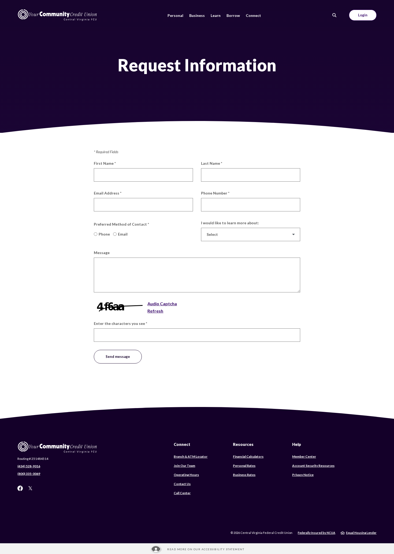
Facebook (20, 488)
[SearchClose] (334, 15)
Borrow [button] (233, 15)
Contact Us (182, 484)
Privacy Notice (303, 475)
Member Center (304, 456)
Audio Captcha (162, 303)
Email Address (107, 193)
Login (362, 15)
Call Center (182, 493)
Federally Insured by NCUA (316, 532)
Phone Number (215, 193)
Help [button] (296, 444)
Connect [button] (253, 15)
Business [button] (197, 15)
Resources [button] (243, 444)
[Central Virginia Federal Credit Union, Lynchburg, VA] (57, 15)
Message (102, 252)
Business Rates (244, 475)
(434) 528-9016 (28, 466)
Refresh (155, 310)
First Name (105, 163)
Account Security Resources (313, 466)
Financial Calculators (248, 456)
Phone (104, 234)
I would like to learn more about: (230, 223)
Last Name (211, 163)
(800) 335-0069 (28, 474)
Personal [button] (175, 15)
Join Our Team (184, 466)
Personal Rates (244, 466)
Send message (118, 356)
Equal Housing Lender (361, 532)
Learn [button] (216, 15)
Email (123, 234)
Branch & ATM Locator (190, 456)
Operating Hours (186, 475)
